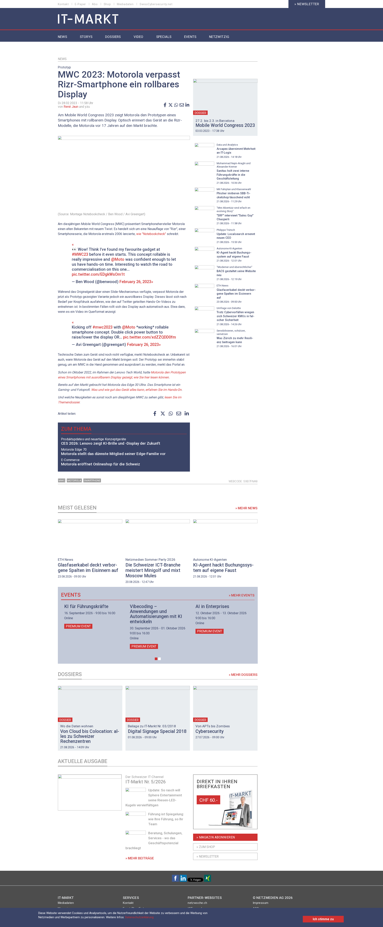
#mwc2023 (103, 327)
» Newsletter (306, 4)
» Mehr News (246, 508)
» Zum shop (205, 847)
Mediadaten (125, 4)
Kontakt (63, 4)
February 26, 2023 (135, 281)
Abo (95, 4)
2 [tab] (159, 658)
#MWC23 (80, 254)
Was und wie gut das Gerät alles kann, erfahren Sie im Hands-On (136, 390)
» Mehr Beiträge (139, 858)
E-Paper (80, 4)
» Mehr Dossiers (243, 675)
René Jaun (71, 107)
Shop (107, 4)
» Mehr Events (242, 595)
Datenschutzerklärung (139, 917)
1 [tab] (156, 658)
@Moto (117, 259)
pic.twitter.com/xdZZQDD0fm (149, 337)
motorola (74, 480)
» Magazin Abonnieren (215, 837)
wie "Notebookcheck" (151, 234)
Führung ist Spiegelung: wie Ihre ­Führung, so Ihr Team (166, 819)
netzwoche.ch (197, 903)
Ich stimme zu (323, 919)
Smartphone (92, 480)
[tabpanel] (92, 616)
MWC (62, 480)
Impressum (260, 903)
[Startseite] (88, 19)
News (62, 59)
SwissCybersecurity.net (156, 4)
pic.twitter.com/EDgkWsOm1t (98, 274)
